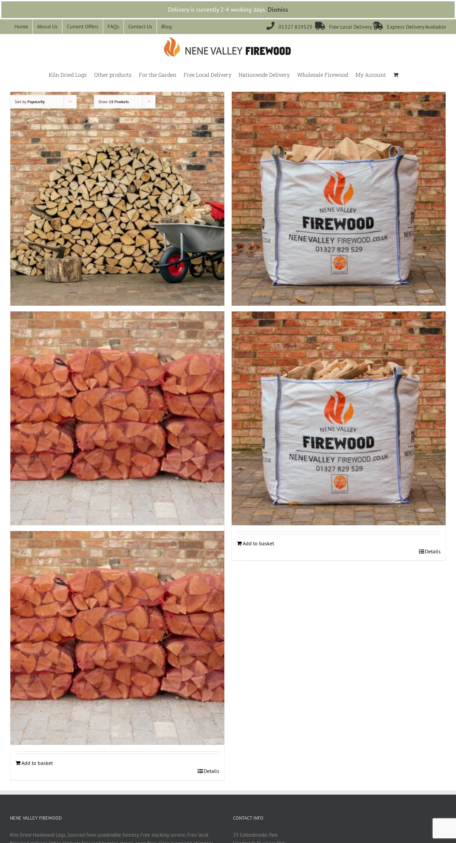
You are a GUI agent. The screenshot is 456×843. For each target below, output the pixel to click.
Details (433, 551)
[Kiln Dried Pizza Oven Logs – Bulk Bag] (339, 418)
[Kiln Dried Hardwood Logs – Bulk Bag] (339, 199)
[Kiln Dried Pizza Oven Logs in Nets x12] (117, 638)
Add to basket (258, 543)
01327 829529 (290, 26)
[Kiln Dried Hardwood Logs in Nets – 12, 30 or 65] (117, 418)
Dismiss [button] (278, 9)
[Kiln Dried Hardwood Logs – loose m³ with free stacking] (117, 199)
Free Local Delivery (344, 26)
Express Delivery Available (409, 26)
